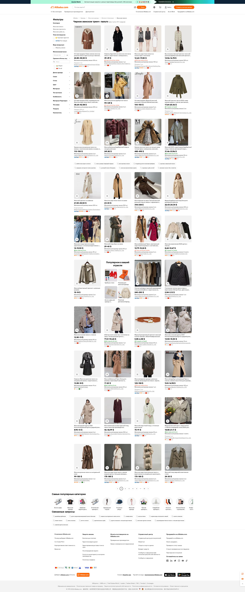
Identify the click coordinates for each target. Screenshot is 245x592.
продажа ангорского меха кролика (86, 168)
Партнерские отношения (174, 552)
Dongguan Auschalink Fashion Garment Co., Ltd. (117, 434)
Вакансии (57, 549)
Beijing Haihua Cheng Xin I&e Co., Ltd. (85, 341)
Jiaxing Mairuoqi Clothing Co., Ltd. (145, 209)
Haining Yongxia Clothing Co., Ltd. (114, 155)
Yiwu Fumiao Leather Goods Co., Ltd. (145, 344)
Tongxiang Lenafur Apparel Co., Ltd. (145, 108)
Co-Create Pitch (59, 542)
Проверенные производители (119, 540)
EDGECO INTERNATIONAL (82, 480)
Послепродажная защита (90, 551)
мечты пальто (85, 520)
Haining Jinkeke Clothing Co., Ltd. (84, 296)
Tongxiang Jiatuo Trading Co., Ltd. (114, 250)
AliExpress (95, 583)
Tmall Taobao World (113, 583)
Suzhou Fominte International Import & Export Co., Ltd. (87, 64)
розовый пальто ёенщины (108, 168)
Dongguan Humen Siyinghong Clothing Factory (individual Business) (148, 66)
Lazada (122, 583)
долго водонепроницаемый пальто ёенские (83, 516)
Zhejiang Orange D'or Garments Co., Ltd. (116, 207)
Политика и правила (88, 560)
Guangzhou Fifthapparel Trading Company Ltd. (87, 253)
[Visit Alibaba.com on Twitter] (175, 560)
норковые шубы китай (148, 168)
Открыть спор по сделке (146, 545)
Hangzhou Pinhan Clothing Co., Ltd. (145, 434)
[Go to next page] (148, 488)
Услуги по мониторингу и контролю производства (93, 555)
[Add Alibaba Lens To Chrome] (83, 575)
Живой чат (141, 542)
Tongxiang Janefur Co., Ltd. (112, 108)
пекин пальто (58, 520)
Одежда (82, 18)
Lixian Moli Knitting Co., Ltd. (173, 296)
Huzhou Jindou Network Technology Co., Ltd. (178, 113)
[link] (242, 573)
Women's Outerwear (108, 18)
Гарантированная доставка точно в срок (93, 546)
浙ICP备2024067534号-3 (171, 589)
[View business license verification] (140, 589)
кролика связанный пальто (167, 163)
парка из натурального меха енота (110, 516)
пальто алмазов (178, 516)
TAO (137, 583)
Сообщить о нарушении (145, 558)
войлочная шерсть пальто (83, 163)
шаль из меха (142, 516)
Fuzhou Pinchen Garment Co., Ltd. (114, 344)
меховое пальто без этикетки (168, 168)
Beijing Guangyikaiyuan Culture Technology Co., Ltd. (87, 209)
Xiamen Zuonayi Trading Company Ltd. (176, 253)
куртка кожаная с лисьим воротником (121, 520)
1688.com (103, 583)
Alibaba (75, 18)
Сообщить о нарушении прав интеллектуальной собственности (149, 553)
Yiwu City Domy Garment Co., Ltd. (175, 157)
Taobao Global (130, 583)
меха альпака (71, 520)
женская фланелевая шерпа (129, 168)
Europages (150, 583)
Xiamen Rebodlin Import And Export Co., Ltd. (178, 438)
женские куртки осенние (144, 520)
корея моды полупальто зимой (159, 516)
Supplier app (127, 575)
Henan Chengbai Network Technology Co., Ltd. (87, 434)
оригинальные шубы (99, 520)
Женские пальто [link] (122, 18)
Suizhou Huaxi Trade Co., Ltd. (143, 253)
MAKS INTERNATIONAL (81, 387)
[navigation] (61, 253)
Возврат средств (143, 549)
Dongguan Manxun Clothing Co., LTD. (176, 387)
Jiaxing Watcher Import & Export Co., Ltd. (86, 155)
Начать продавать (171, 542)
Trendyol (142, 583)
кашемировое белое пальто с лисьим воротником (170, 520)
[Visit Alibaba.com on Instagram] (179, 560)
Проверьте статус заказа (174, 545)
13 (144, 488)
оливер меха (129, 516)
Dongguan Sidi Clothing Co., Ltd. (113, 388)
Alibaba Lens (65, 575)
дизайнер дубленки (60, 516)
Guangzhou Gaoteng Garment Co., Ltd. (176, 209)
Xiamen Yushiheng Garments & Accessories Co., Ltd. (178, 343)
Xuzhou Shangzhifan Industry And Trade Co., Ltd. (117, 63)
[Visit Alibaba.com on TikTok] (186, 560)
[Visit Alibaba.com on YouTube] (183, 560)
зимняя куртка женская (61, 524)
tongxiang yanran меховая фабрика (145, 163)
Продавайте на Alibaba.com (174, 538)
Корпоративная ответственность (65, 545)
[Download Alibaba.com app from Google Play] (184, 575)
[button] (135, 7)
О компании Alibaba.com (63, 534)
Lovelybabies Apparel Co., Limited (84, 111)
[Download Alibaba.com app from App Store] (170, 575)
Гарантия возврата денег (90, 542)
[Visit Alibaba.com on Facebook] (167, 560)
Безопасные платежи (89, 538)
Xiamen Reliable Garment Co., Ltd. (175, 62)
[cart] (160, 7)
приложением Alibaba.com (153, 575)
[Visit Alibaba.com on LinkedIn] (171, 560)
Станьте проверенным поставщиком (177, 549)
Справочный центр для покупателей (149, 538)
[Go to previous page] (117, 488)
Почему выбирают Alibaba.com (64, 538)
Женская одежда (93, 18)
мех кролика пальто (124, 163)
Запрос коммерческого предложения (122, 544)
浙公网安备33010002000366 (154, 589)
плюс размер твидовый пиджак (104, 163)
